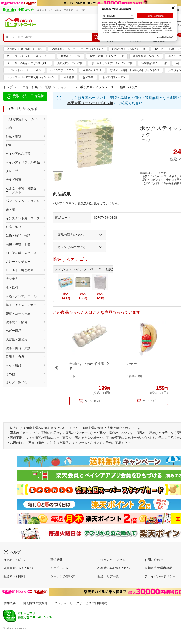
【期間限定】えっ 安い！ (23, 119)
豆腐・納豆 (13, 227)
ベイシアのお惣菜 (18, 153)
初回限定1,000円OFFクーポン (25, 49)
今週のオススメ (92, 70)
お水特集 (68, 77)
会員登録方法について (18, 568)
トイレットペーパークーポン (24, 70)
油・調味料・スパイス (21, 253)
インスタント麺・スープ (23, 218)
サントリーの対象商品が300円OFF (27, 63)
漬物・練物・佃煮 (18, 244)
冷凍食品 (12, 279)
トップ (8, 87)
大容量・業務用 (16, 339)
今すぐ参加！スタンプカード (107, 56)
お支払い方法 (59, 568)
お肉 (9, 127)
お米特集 (88, 77)
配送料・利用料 (14, 576)
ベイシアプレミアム (62, 70)
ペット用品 (13, 365)
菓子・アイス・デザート (23, 305)
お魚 (9, 145)
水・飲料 (12, 287)
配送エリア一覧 (108, 576)
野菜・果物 (13, 136)
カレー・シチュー (18, 261)
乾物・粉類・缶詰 (18, 235)
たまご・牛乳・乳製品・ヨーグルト (23, 190)
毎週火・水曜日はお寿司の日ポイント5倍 (134, 70)
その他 (10, 374)
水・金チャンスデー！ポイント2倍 (112, 63)
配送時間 (56, 560)
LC (142, 120)
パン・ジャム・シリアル (23, 201)
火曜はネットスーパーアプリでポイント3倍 (77, 49)
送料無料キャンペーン (146, 56)
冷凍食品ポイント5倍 (154, 63)
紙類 (48, 87)
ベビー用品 (13, 330)
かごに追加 (92, 401)
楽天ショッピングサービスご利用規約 (81, 603)
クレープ (12, 171)
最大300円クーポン (113, 77)
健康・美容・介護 (18, 348)
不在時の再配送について (114, 568)
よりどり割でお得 (18, 382)
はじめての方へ (14, 560)
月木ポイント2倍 (71, 56)
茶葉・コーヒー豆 (18, 313)
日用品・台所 (28, 87)
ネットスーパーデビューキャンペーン (29, 56)
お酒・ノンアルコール (21, 296)
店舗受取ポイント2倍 (70, 63)
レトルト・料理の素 (20, 270)
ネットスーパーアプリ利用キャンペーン (31, 77)
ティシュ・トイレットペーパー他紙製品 (84, 269)
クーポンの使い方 (62, 576)
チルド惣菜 (13, 179)
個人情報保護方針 (35, 603)
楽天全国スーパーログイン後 (90, 103)
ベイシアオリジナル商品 (23, 162)
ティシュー (65, 87)
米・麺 (10, 209)
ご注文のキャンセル (111, 560)
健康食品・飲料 (16, 322)
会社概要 (9, 603)
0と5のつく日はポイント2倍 (129, 49)
